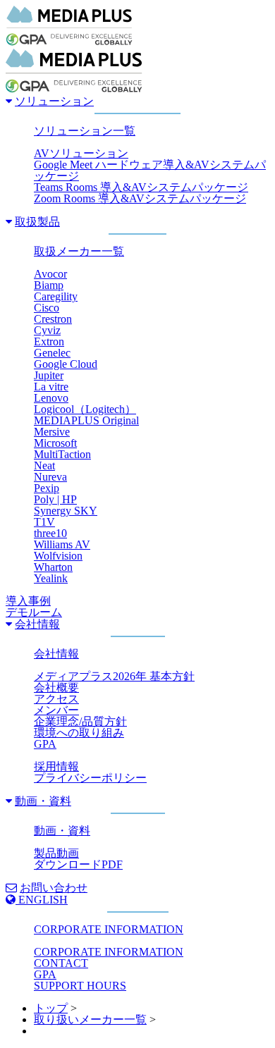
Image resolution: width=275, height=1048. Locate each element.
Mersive (52, 432)
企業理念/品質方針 (80, 721)
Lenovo (51, 398)
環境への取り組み (79, 733)
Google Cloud (65, 364)
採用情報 (56, 766)
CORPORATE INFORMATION (108, 929)
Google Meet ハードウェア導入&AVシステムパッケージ (150, 170)
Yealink (51, 578)
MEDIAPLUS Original (86, 420)
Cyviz (47, 330)
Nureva (50, 477)
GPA (45, 744)
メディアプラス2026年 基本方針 (114, 676)
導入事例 (28, 601)
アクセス (56, 699)
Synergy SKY (65, 511)
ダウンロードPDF (78, 864)
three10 (50, 533)
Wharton (53, 567)
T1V (44, 522)
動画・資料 (43, 801)
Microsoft (55, 443)
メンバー (56, 710)
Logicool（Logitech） (85, 409)
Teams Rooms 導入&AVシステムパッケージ (141, 187)
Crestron (53, 319)
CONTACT (61, 963)
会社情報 (37, 624)
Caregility (56, 296)
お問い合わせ (53, 888)
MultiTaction (62, 454)
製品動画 (56, 853)
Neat (44, 465)
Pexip (46, 488)
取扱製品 (37, 222)
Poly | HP (55, 499)
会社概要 (56, 687)
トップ (51, 1008)
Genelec (52, 353)
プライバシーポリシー (90, 778)
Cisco (46, 308)
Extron (49, 341)
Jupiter (48, 375)
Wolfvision (58, 556)
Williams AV (62, 544)
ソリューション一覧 (84, 131)
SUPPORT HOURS (80, 986)
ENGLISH (42, 900)
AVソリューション (81, 153)
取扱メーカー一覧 (79, 251)
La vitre (51, 387)
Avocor (50, 274)
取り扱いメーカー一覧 (90, 1019)
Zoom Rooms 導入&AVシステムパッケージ (140, 198)
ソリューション (54, 101)
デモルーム (34, 612)
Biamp (48, 285)
